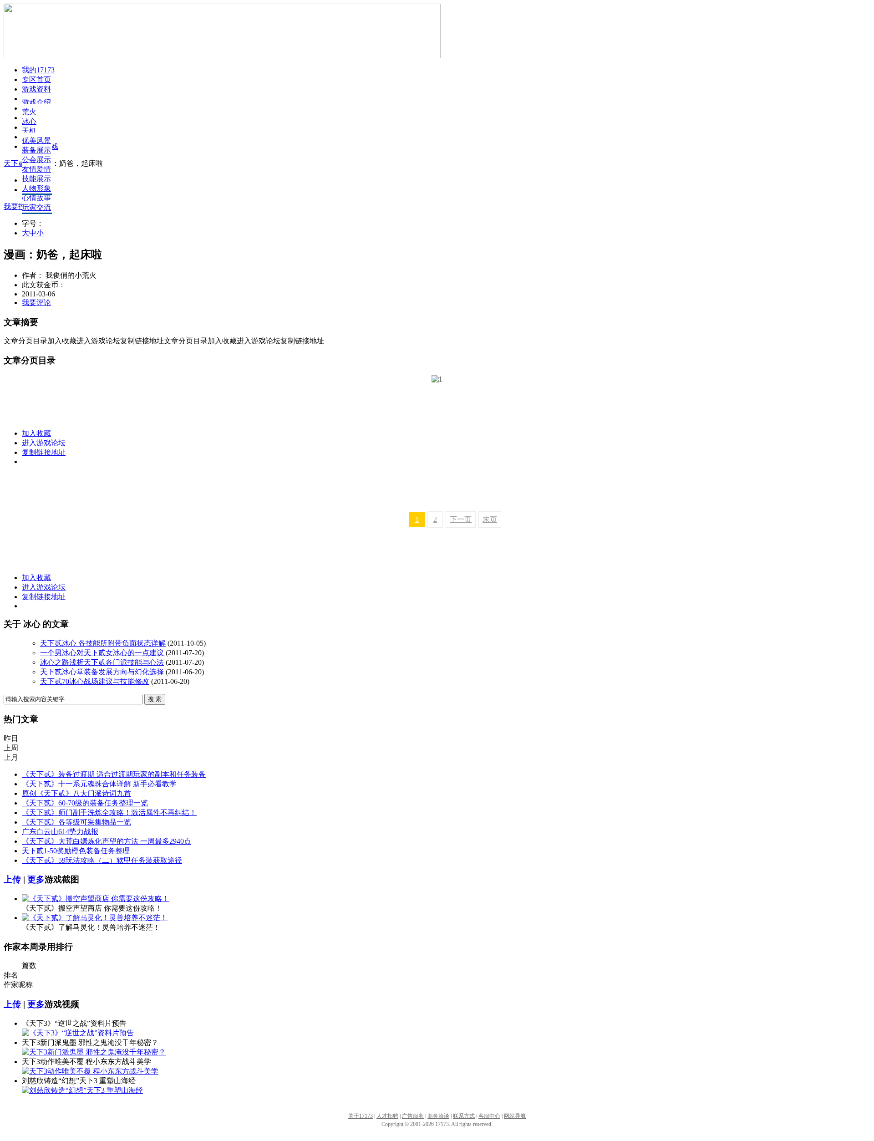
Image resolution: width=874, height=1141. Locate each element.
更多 (36, 879)
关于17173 (360, 1116)
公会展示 (36, 159)
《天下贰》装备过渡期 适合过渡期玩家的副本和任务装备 (114, 774)
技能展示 (36, 179)
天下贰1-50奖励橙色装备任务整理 (76, 851)
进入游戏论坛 (44, 443)
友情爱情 (36, 169)
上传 (12, 879)
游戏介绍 (36, 102)
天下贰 (14, 163)
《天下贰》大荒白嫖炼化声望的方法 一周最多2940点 (106, 841)
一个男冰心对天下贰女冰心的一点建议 (102, 653)
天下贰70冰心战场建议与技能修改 (94, 681)
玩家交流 (36, 207)
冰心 (29, 121)
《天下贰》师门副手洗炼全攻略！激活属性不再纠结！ (109, 812)
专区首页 (36, 79)
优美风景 (36, 140)
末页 (490, 519)
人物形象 (36, 188)
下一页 (461, 519)
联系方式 (464, 1116)
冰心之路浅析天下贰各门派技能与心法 (102, 662)
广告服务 (413, 1116)
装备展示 (36, 150)
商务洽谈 (438, 1116)
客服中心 (489, 1116)
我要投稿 (18, 206)
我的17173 (38, 70)
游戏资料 (36, 89)
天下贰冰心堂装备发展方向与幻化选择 (102, 672)
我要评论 (36, 302)
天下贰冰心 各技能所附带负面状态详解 (103, 643)
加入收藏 (36, 433)
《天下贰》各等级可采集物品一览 (76, 822)
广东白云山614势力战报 (60, 831)
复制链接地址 (44, 452)
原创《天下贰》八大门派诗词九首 (76, 793)
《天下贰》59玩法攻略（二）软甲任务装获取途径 (102, 860)
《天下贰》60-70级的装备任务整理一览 (85, 803)
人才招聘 (387, 1116)
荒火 (29, 112)
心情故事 (36, 198)
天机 (29, 131)
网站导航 (515, 1116)
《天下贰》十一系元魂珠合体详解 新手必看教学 (99, 784)
